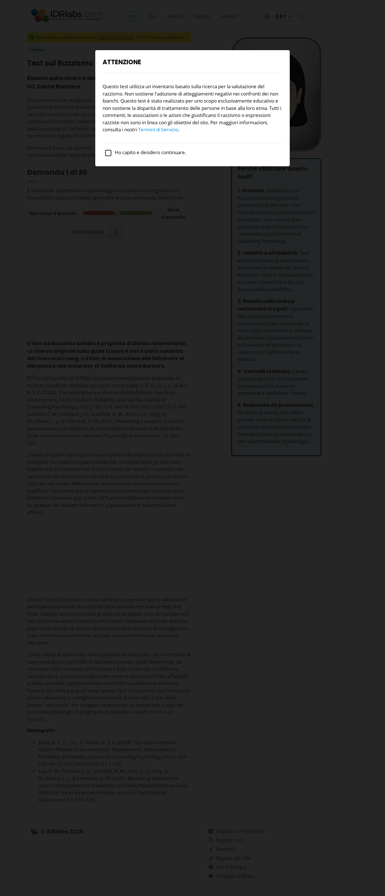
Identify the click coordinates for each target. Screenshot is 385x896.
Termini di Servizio (158, 129)
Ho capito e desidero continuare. (150, 152)
